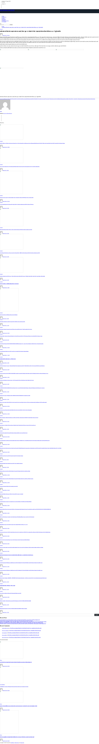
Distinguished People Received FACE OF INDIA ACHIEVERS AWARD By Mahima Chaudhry (13, 608)
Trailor (92, 98)
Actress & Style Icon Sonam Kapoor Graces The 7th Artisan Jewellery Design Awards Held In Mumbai (15, 539)
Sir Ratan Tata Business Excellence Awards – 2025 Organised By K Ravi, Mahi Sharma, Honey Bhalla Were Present (17, 380)
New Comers (74, 98)
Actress (3, 98)
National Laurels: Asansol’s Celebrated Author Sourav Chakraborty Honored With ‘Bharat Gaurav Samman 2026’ (16, 197)
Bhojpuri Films (6, 98)
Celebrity (10, 98)
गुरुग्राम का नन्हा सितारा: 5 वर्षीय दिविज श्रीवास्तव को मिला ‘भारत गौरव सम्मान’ (9, 283)
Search (11, 24)
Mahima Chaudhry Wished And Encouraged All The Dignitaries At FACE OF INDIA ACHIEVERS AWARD (15, 600)
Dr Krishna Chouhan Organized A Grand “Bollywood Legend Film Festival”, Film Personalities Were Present (16, 329)
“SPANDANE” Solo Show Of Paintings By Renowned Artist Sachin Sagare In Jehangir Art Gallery (16, 620)
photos (81, 98)
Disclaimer (4, 19)
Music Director (69, 98)
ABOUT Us (4, 17)
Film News (17, 98)
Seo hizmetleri (4, 632)
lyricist (57, 98)
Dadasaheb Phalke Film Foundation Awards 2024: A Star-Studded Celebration (11, 463)
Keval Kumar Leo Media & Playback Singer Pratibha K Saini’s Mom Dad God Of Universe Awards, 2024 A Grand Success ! (18, 425)
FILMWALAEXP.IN (7, 10)
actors (1, 98)
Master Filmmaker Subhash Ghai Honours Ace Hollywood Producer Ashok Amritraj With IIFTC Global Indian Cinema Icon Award (19, 417)
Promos (87, 98)
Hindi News (38, 98)
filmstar (28, 98)
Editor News (17, 742)
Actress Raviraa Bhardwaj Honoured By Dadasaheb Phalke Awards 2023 (10, 593)
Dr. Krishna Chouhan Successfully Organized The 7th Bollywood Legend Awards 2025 (12, 321)
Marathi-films (60, 98)
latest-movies (54, 98)
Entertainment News (5, 20)
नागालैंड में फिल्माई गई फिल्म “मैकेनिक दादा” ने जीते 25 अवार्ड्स (7, 585)
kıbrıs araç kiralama (5, 630)
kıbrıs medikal (4, 635)
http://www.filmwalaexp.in (7, 113)
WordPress (12, 742)
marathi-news (64, 98)
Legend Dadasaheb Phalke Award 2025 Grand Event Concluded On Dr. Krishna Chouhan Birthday (14, 351)
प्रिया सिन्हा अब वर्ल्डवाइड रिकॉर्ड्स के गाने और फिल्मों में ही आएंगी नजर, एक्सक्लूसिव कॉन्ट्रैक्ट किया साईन (25, 628)
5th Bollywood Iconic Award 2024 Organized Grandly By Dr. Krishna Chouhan (11, 455)
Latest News (45, 98)
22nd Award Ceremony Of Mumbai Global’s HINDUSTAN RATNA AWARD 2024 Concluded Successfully (15, 395)
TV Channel (4, 21)
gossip (31, 98)
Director (13, 98)
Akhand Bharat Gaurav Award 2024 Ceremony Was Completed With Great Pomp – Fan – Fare (14, 524)
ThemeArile (22, 742)
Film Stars (20, 98)
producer (84, 98)
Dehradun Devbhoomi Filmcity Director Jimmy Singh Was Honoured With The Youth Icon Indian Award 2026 (16, 229)
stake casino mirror (5, 637)
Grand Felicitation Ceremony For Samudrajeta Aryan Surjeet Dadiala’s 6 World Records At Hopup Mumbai (15, 501)
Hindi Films (34, 98)
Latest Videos (49, 98)
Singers (89, 98)
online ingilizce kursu (5, 628)
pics (82, 98)
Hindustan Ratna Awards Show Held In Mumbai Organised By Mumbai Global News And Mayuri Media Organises (16, 478)
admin (4, 35)
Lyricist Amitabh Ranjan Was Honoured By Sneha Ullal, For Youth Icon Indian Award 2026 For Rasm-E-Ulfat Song (16, 204)
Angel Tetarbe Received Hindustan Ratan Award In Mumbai (8, 314)
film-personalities (24, 98)
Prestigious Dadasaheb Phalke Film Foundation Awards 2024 (9, 486)
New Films (78, 98)
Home (3, 16)
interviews (41, 98)
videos (94, 98)
